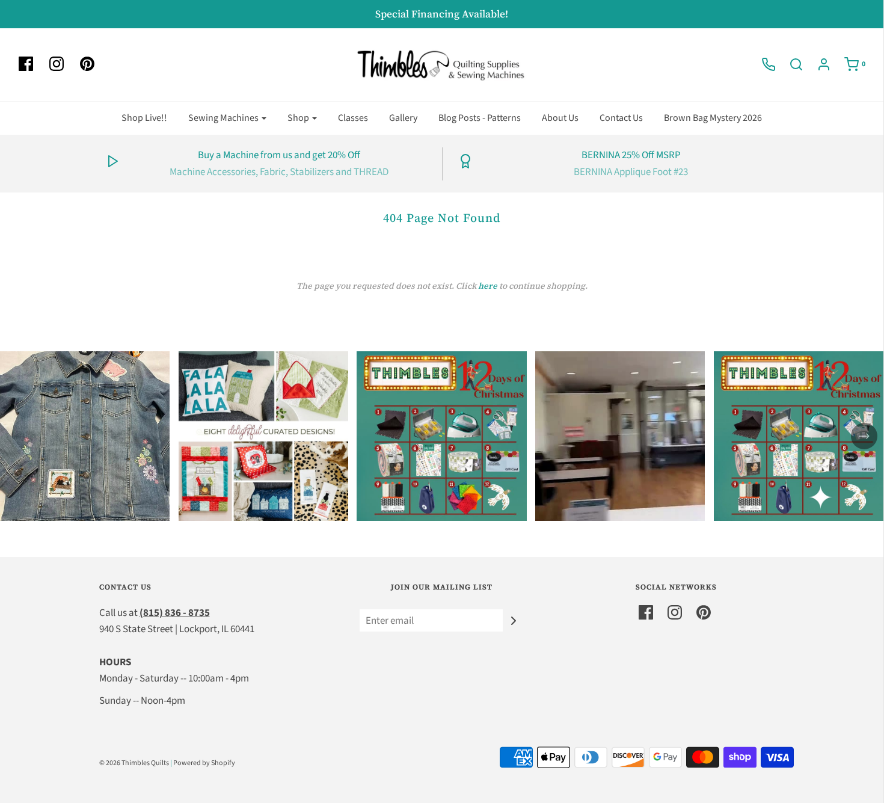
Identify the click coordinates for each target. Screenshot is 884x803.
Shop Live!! (144, 118)
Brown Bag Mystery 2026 (713, 118)
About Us (560, 118)
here (487, 286)
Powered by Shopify (204, 763)
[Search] (790, 64)
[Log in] (818, 64)
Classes (353, 118)
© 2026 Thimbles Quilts (134, 763)
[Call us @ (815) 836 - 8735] (762, 64)
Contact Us (621, 118)
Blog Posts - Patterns (479, 118)
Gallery (403, 118)
